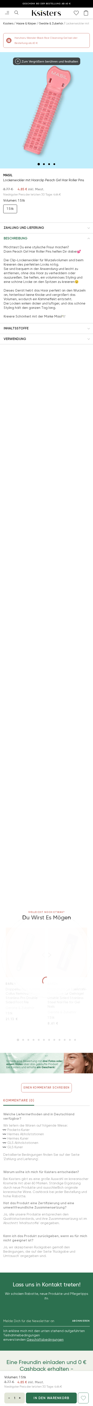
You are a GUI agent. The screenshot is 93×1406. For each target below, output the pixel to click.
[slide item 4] (54, 164)
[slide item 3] (49, 164)
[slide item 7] (49, 1039)
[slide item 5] (38, 1039)
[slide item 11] (69, 1039)
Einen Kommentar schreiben (47, 1087)
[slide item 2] (43, 164)
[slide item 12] (75, 1039)
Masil (8, 175)
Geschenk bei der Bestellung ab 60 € (46, 4)
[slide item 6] (43, 1039)
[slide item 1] (38, 164)
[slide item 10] (64, 1039)
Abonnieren (81, 1320)
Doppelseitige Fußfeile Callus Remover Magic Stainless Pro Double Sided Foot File (23, 995)
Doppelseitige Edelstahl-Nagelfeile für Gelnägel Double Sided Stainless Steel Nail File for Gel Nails (67, 997)
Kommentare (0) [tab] (18, 1100)
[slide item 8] (54, 1039)
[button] (46, 228)
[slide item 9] (59, 1039)
